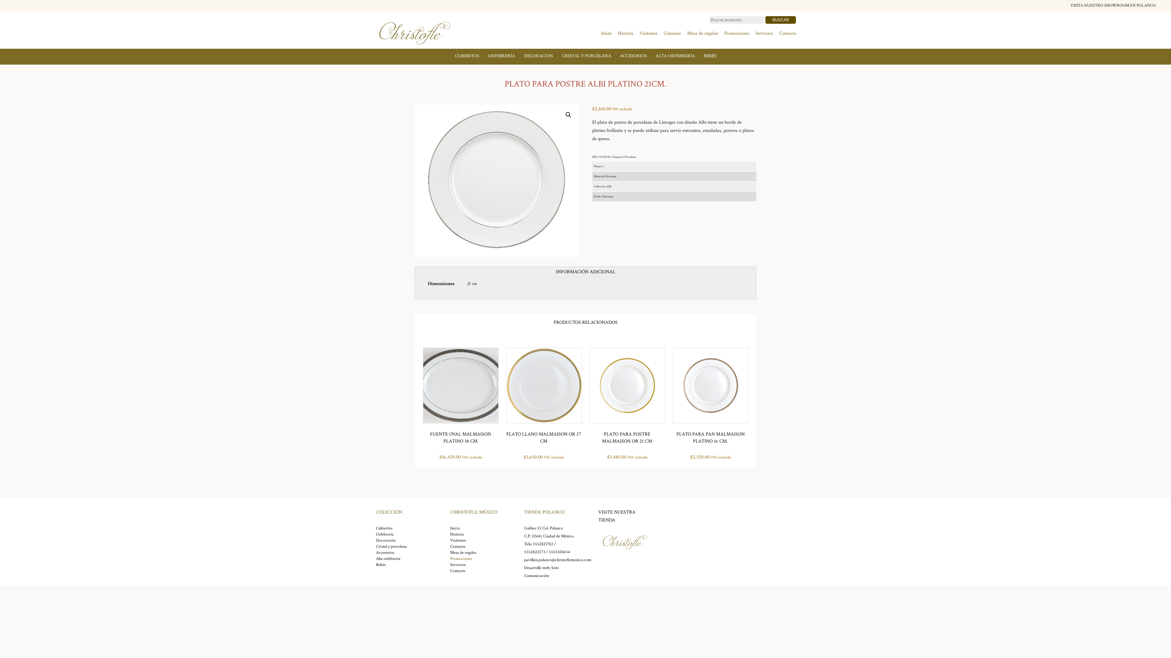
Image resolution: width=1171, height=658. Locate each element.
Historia (625, 33)
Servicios (764, 33)
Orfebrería (501, 56)
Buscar (780, 20)
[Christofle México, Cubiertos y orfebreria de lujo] (414, 48)
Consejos (672, 33)
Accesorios (633, 56)
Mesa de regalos (702, 33)
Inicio (606, 33)
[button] (568, 114)
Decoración (538, 56)
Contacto (788, 33)
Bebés (710, 56)
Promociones (737, 33)
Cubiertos (467, 56)
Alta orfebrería (675, 56)
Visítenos (648, 33)
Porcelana (630, 157)
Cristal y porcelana (586, 56)
